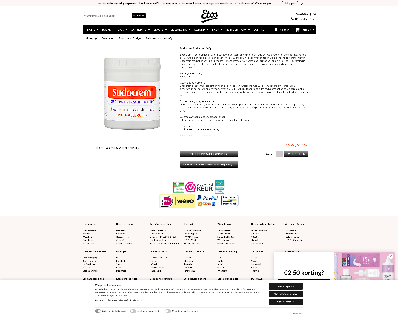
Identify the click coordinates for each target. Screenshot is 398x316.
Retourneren (122, 236)
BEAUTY (158, 29)
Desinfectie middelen (95, 251)
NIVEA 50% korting (294, 240)
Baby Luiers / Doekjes (130, 38)
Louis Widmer (89, 264)
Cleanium (188, 261)
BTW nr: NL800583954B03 (163, 236)
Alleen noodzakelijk (286, 301)
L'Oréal (119, 267)
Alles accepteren (286, 286)
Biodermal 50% (292, 233)
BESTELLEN (298, 154)
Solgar (119, 264)
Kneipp (153, 261)
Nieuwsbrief (88, 243)
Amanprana (189, 270)
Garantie (120, 240)
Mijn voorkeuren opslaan (286, 294)
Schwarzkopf (291, 230)
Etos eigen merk (90, 270)
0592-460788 (190, 240)
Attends (188, 264)
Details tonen (136, 300)
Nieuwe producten (194, 251)
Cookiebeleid (156, 233)
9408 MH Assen (191, 236)
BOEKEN (107, 29)
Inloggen (290, 3)
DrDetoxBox (257, 243)
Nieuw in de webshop (263, 223)
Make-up (87, 267)
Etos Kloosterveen (193, 230)
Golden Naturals (259, 230)
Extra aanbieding (227, 251)
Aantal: (269, 154)
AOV (219, 257)
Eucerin (187, 257)
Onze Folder (88, 240)
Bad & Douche (89, 261)
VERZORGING (179, 29)
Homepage (91, 38)
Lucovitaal (256, 264)
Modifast (120, 261)
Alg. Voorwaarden (160, 223)
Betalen (86, 233)
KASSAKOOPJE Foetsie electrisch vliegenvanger (209, 164)
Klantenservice (125, 223)
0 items (306, 29)
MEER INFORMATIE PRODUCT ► (209, 154)
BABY (215, 29)
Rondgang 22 (190, 233)
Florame (221, 267)
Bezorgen (121, 233)
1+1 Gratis (257, 251)
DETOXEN (257, 278)
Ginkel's (255, 233)
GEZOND (199, 29)
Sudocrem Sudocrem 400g (159, 38)
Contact (188, 223)
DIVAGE (188, 267)
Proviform (222, 270)
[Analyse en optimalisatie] (133, 311)
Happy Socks (156, 270)
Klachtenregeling (124, 243)
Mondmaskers (158, 251)
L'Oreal (153, 264)
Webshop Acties (294, 223)
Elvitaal (254, 240)
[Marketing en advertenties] (168, 311)
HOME (91, 29)
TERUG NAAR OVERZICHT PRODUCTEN (117, 148)
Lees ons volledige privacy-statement (111, 300)
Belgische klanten (226, 236)
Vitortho (255, 236)
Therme (255, 270)
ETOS (120, 29)
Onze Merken (224, 230)
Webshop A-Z (225, 223)
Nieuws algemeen (226, 243)
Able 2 (220, 264)
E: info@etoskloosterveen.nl (164, 240)
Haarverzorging (90, 257)
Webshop (87, 236)
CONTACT (259, 29)
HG (118, 257)
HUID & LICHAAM (236, 29)
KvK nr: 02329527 (192, 243)
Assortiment (108, 38)
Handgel (121, 251)
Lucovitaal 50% (157, 267)
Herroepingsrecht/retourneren (165, 243)
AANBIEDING (138, 29)
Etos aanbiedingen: (93, 278)
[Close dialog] (391, 256)
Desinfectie (122, 270)
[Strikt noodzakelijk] (98, 311)
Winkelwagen (89, 230)
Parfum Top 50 (292, 236)
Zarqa (254, 257)
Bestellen (121, 230)
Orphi (220, 261)
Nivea (254, 261)
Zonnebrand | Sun (158, 257)
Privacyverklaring (158, 230)
